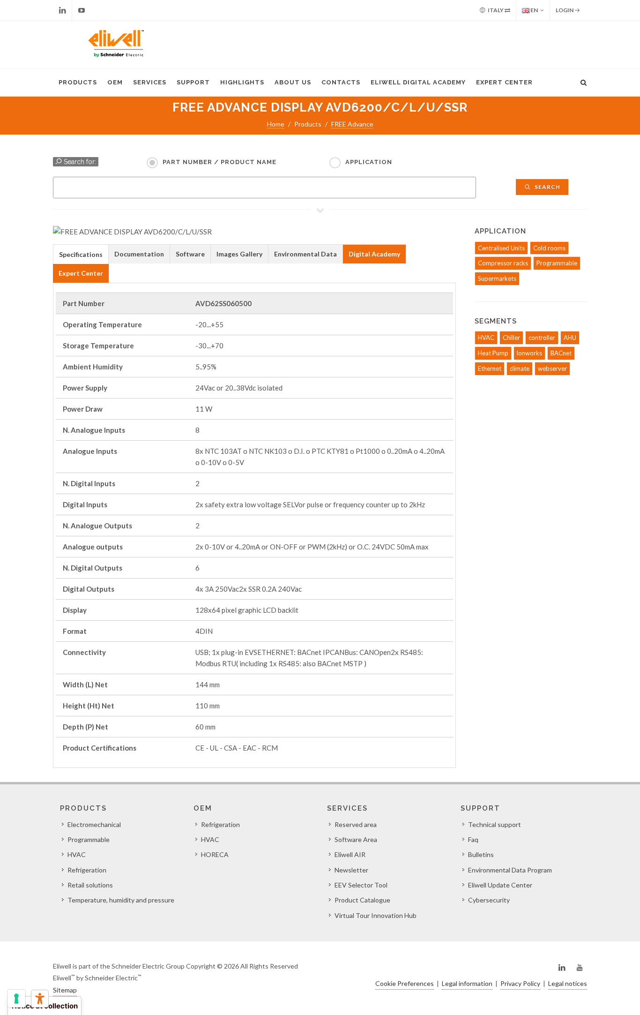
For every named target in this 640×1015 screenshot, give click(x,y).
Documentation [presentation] (139, 254)
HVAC (486, 337)
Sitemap (65, 990)
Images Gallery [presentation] (239, 254)
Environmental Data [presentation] (305, 254)
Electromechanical (94, 824)
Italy (496, 10)
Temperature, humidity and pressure (120, 900)
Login (565, 10)
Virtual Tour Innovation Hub (376, 915)
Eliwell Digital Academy (418, 82)
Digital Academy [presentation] (374, 254)
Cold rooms (549, 248)
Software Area (356, 839)
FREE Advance (352, 124)
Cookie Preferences (404, 983)
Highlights (242, 82)
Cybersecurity (489, 900)
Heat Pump (493, 353)
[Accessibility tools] (40, 998)
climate (519, 368)
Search (546, 186)
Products (78, 82)
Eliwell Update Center (500, 885)
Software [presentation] (190, 254)
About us (293, 82)
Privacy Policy (520, 983)
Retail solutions (90, 885)
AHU (570, 337)
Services (149, 82)
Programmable (556, 263)
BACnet (561, 353)
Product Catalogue (362, 900)
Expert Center (504, 82)
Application (368, 161)
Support (193, 82)
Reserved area (356, 824)
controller (541, 337)
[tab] (81, 253)
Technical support (494, 824)
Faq (473, 839)
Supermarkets (497, 278)
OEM (115, 82)
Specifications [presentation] (81, 254)
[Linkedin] (62, 10)
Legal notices (567, 983)
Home (275, 124)
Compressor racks (503, 263)
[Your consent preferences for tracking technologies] (16, 998)
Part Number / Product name (219, 161)
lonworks (529, 353)
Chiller (511, 337)
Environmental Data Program (510, 870)
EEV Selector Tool (361, 885)
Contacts (340, 82)
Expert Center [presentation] (81, 273)
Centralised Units (501, 248)
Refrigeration (86, 870)
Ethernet (489, 368)
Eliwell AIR (350, 854)
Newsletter (351, 870)
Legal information (467, 983)
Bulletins (481, 854)
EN (533, 10)
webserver (552, 368)
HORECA (215, 854)
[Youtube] (81, 10)
